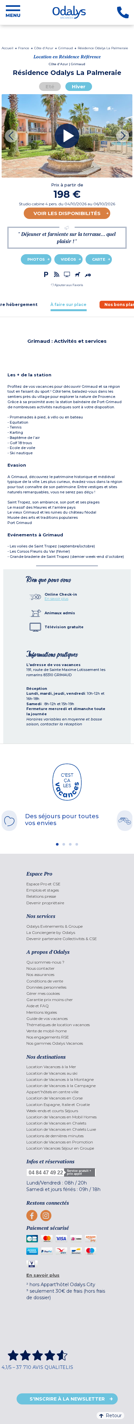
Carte (98, 259)
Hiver (79, 86)
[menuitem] (67, 884)
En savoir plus (56, 598)
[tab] (68, 304)
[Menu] (13, 12)
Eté (50, 86)
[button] (67, 285)
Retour (114, 1415)
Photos (36, 259)
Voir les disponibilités (67, 213)
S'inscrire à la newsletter (67, 1399)
